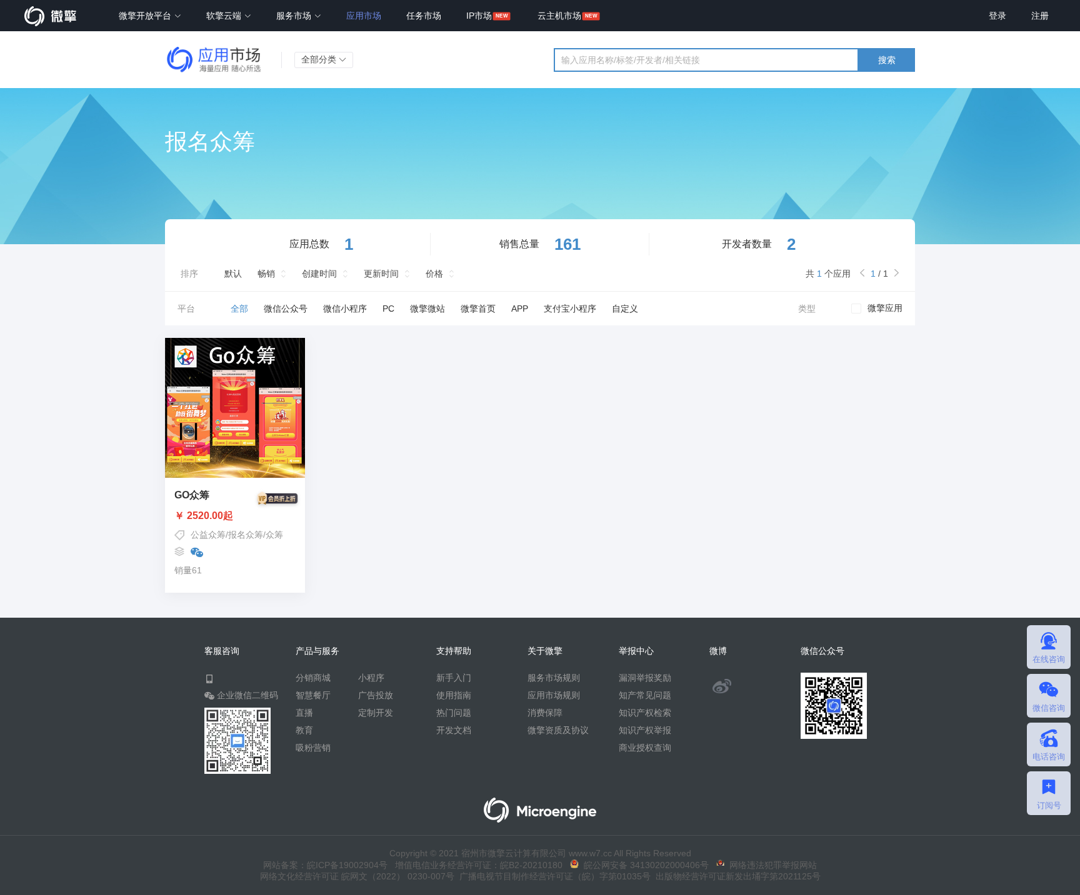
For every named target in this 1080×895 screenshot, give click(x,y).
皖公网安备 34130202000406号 (644, 865)
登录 (997, 16)
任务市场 (423, 16)
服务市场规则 (554, 678)
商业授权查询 (645, 748)
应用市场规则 (554, 695)
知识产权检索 (645, 713)
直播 (304, 713)
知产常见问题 (645, 695)
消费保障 (545, 713)
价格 (434, 273)
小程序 (371, 678)
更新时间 (381, 273)
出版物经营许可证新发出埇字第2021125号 (736, 876)
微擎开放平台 (146, 16)
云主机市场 (559, 16)
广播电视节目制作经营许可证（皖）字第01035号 (552, 876)
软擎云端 (225, 16)
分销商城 (313, 678)
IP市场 (479, 16)
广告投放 (375, 695)
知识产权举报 (645, 730)
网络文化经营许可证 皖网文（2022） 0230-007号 (357, 876)
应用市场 (363, 16)
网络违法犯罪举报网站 (770, 865)
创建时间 (319, 273)
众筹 (274, 534)
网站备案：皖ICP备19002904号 (325, 865)
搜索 (887, 60)
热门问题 (453, 713)
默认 (233, 273)
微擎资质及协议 (558, 730)
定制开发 (375, 713)
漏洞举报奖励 (645, 678)
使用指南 (453, 695)
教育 (304, 730)
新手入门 (453, 678)
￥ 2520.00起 (203, 516)
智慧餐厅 (313, 695)
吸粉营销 (313, 748)
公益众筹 (208, 534)
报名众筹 (245, 534)
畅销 (266, 273)
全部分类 (320, 59)
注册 (1040, 16)
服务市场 (295, 16)
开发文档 (453, 730)
